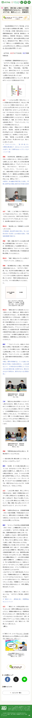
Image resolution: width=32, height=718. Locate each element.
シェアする (7, 679)
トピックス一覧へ (17, 692)
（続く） (5, 626)
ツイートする (16, 679)
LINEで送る (24, 679)
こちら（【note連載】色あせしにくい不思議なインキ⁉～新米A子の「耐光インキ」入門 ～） (15, 636)
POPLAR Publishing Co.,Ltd (12, 713)
